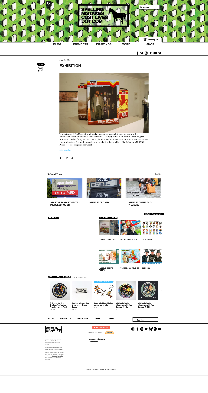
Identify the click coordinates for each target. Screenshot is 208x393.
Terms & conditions (105, 369)
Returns (113, 369)
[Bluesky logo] (151, 329)
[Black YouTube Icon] (155, 53)
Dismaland (54, 356)
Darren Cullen (48, 352)
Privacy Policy (95, 369)
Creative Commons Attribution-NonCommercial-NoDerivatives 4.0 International (54, 340)
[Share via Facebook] (60, 158)
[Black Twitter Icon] (142, 53)
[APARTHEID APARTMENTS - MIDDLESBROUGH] (64, 188)
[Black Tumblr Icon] (151, 53)
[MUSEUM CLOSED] (104, 188)
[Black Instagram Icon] (146, 53)
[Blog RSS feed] (49, 4)
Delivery (88, 369)
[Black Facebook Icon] (137, 53)
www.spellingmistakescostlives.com (53, 347)
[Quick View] (60, 290)
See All (158, 174)
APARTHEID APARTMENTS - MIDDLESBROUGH (64, 203)
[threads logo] (142, 329)
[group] (104, 296)
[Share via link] (72, 158)
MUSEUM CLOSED (99, 202)
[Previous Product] (46, 290)
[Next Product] (161, 290)
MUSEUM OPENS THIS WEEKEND (140, 203)
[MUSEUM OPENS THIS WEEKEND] (143, 188)
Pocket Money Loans (59, 354)
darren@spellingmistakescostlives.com (54, 349)
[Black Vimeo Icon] (160, 53)
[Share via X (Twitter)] (66, 158)
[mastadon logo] (155, 329)
